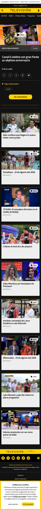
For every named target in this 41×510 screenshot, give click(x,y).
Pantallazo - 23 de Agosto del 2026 (19, 172)
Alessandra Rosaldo (35, 2)
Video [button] (22, 35)
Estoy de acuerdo (28, 504)
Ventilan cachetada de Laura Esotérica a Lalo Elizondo (16, 322)
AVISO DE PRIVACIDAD (20, 479)
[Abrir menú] (2, 10)
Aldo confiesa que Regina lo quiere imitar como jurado (19, 136)
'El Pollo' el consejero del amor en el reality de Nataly (20, 210)
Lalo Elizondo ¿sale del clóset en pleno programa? (18, 396)
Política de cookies (19, 496)
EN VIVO (4, 16)
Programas (31, 16)
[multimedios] (20, 6)
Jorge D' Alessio (24, 2)
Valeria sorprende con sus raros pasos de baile (18, 433)
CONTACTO (20, 475)
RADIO (11, 16)
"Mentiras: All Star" (14, 2)
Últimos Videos (20, 16)
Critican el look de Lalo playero (17, 246)
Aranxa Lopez (7, 69)
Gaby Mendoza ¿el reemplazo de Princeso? (18, 285)
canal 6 (8, 89)
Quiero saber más (13, 504)
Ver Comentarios (20, 97)
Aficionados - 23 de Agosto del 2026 (19, 357)
